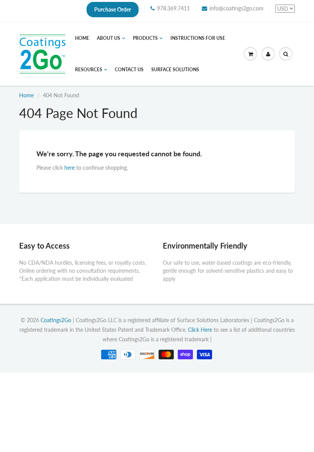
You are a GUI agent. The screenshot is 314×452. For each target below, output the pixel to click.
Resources (88, 69)
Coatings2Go (56, 320)
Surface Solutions (175, 69)
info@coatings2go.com (236, 8)
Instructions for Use (197, 38)
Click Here (200, 329)
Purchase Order (112, 9)
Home (82, 38)
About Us (108, 38)
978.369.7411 (173, 8)
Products (145, 38)
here (69, 167)
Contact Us (129, 69)
